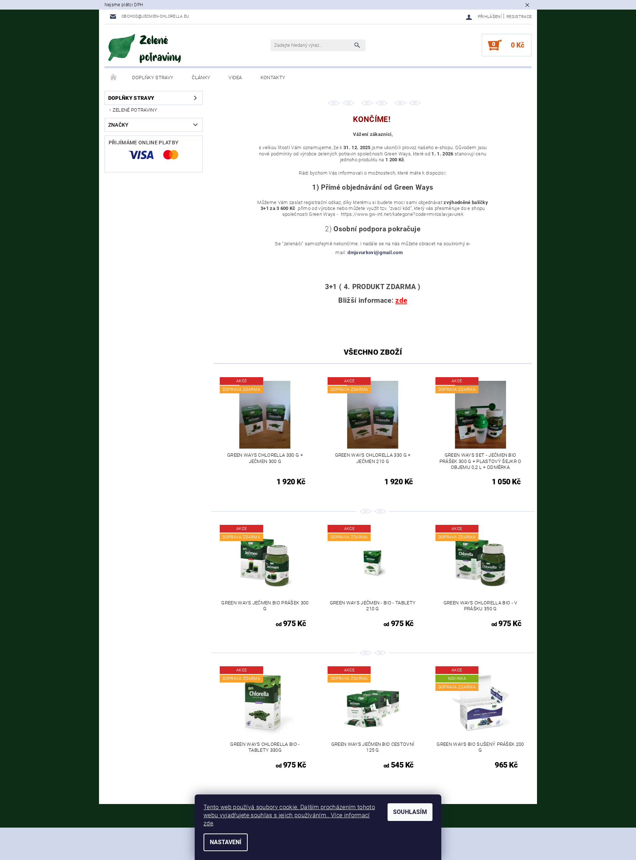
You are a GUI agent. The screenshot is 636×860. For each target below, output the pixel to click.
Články (201, 77)
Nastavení (225, 842)
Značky (118, 125)
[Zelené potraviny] (145, 49)
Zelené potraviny (135, 110)
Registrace (518, 16)
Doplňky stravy (152, 77)
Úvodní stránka (114, 77)
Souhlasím (410, 811)
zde (208, 823)
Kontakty (273, 77)
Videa (235, 77)
